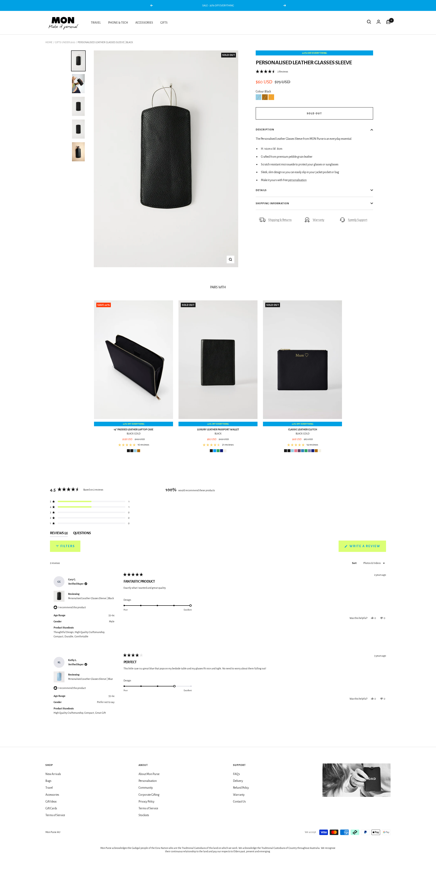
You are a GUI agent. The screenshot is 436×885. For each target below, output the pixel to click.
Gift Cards (51, 808)
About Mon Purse (149, 774)
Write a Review (367, 548)
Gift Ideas (51, 801)
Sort (354, 563)
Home (48, 42)
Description (265, 129)
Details (261, 190)
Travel (49, 787)
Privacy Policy (146, 801)
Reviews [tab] (59, 534)
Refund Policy (241, 787)
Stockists (144, 815)
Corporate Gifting (149, 794)
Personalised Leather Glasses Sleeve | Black (91, 598)
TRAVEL (96, 22)
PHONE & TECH (118, 22)
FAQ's (236, 774)
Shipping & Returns (280, 220)
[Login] (379, 23)
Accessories (52, 794)
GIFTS (164, 22)
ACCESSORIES (144, 22)
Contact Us (239, 801)
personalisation (297, 180)
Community (146, 787)
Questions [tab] (82, 534)
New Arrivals (53, 774)
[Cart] (388, 23)
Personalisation (148, 781)
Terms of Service (55, 815)
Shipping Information (272, 203)
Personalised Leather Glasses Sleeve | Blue (90, 679)
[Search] (369, 23)
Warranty (318, 220)
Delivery (238, 781)
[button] (272, 71)
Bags (48, 781)
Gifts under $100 (65, 42)
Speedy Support (357, 220)
